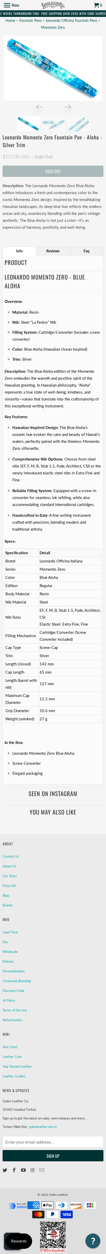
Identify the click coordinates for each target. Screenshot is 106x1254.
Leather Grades (14, 1076)
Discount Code (13, 991)
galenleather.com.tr (43, 1127)
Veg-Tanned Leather (17, 1066)
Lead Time (10, 932)
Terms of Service (15, 1010)
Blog (6, 895)
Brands (8, 905)
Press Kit (9, 886)
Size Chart (10, 1047)
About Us (9, 866)
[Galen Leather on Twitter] (5, 1170)
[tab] (19, 251)
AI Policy (9, 1000)
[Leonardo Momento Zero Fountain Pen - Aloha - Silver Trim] (53, 68)
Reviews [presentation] (52, 251)
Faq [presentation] (86, 251)
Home (10, 20)
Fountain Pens (31, 20)
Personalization (14, 971)
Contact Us (11, 856)
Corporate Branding (17, 981)
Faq (5, 942)
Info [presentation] (19, 251)
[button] (92, 1240)
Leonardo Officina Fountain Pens (72, 20)
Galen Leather (58, 1194)
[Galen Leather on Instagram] (33, 1170)
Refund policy (12, 1020)
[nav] (11, 5)
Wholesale (10, 952)
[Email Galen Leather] (42, 1170)
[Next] (67, 106)
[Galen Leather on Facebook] (14, 1170)
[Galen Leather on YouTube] (24, 1170)
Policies (8, 961)
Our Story (10, 876)
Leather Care (12, 1057)
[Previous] (38, 106)
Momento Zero (53, 27)
